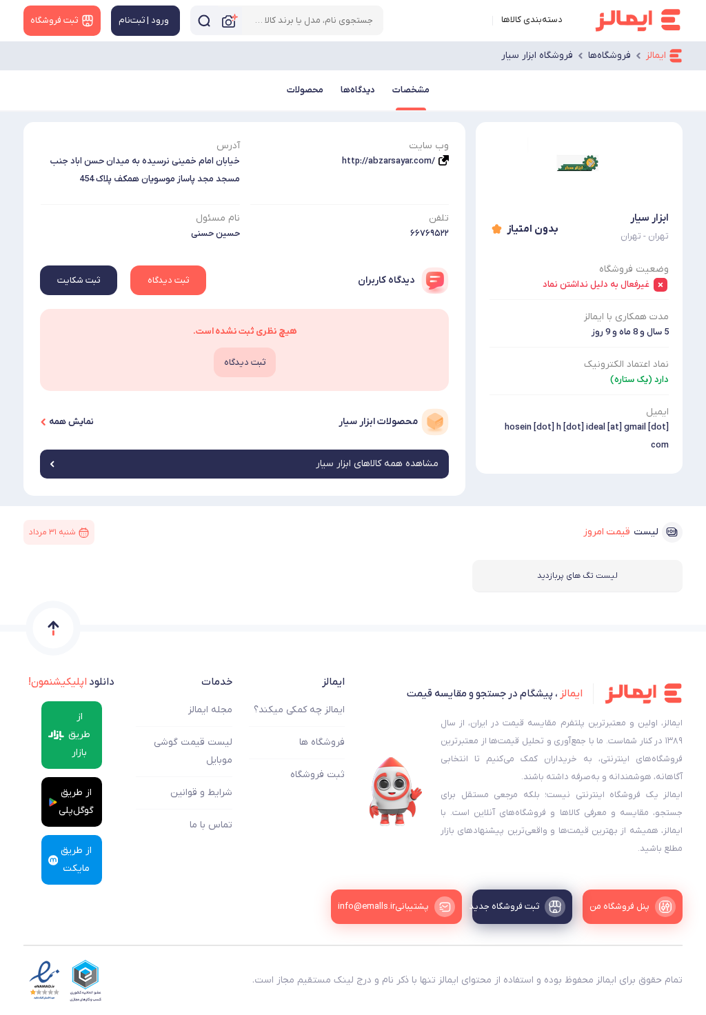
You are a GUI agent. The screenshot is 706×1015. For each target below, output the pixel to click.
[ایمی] (395, 791)
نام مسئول (218, 218)
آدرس (228, 145)
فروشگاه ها (322, 742)
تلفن (439, 218)
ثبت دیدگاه (168, 280)
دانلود (71, 682)
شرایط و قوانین (201, 792)
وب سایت (429, 145)
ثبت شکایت (78, 280)
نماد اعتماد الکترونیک (626, 364)
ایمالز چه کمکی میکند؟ (299, 709)
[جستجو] (204, 20)
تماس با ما (211, 825)
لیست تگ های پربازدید (577, 575)
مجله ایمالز (210, 709)
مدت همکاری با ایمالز (626, 316)
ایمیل (657, 412)
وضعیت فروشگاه (634, 269)
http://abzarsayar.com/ (388, 161)
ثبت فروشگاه (317, 774)
